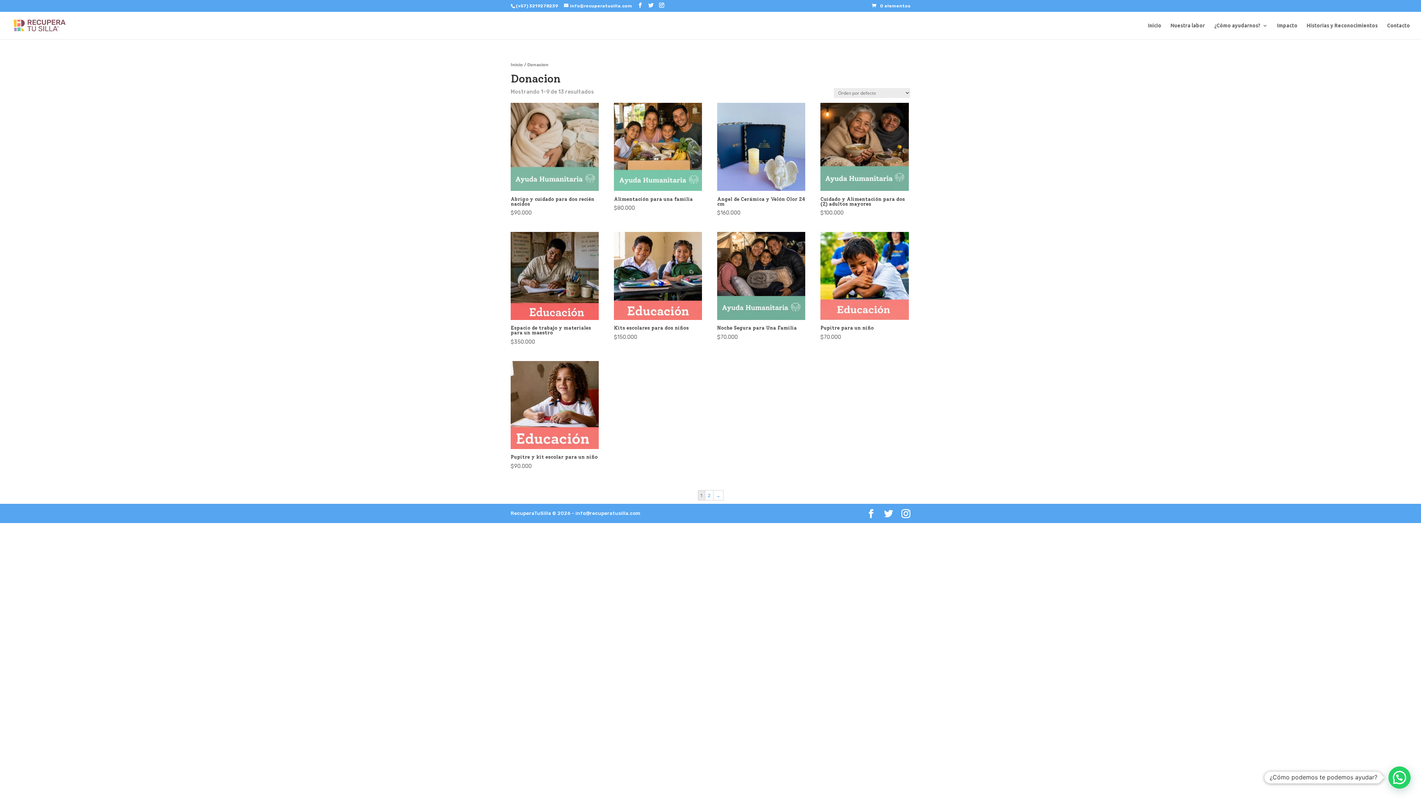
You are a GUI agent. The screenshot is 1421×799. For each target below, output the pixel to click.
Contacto (1398, 25)
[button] (1399, 777)
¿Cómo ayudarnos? (1237, 25)
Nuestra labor (1187, 25)
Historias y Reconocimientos (1342, 25)
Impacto (1287, 25)
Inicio (1154, 25)
